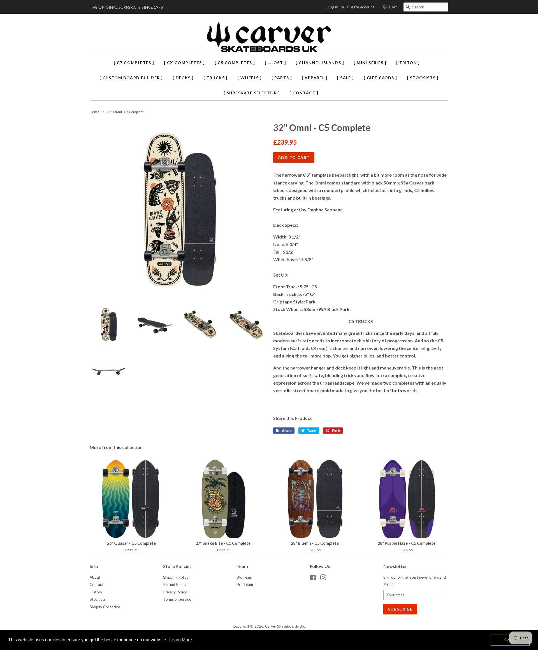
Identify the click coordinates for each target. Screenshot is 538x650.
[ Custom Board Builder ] (131, 77)
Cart (393, 6)
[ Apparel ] (315, 77)
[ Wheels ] (249, 77)
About (95, 577)
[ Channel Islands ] (320, 62)
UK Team (244, 577)
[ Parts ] (282, 77)
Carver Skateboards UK (285, 626)
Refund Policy (174, 584)
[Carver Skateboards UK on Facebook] (313, 578)
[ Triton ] (408, 62)
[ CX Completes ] (184, 62)
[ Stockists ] (423, 77)
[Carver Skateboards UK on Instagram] (323, 578)
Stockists (98, 599)
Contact (97, 584)
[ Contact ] (303, 92)
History (96, 592)
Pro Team (244, 584)
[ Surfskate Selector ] (252, 92)
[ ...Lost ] (275, 62)
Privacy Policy (175, 592)
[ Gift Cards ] (380, 77)
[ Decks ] (183, 77)
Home (94, 112)
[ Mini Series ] (370, 62)
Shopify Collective (105, 607)
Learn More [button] (180, 639)
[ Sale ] (345, 77)
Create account (360, 6)
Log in (333, 6)
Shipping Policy (176, 577)
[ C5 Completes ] (235, 62)
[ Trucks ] (215, 77)
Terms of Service (177, 599)
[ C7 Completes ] (134, 62)
